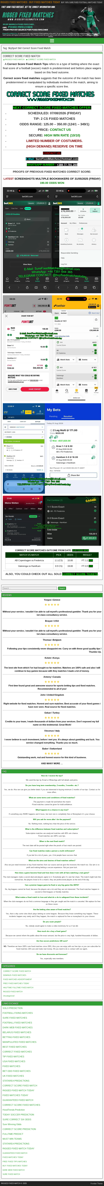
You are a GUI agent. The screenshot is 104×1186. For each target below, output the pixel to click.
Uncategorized (8, 996)
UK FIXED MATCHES (13, 1076)
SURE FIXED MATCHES (15, 1018)
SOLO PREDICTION (13, 1008)
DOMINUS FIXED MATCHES (14, 975)
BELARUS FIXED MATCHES (17, 1032)
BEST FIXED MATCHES (15, 1047)
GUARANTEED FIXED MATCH (18, 1100)
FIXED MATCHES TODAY (15, 1095)
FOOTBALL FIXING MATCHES (18, 1013)
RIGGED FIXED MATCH (14, 59)
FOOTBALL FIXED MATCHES (17, 1023)
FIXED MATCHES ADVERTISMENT (17, 979)
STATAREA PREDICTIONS (16, 1081)
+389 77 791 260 (67, 164)
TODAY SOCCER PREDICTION (18, 1115)
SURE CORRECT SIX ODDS (17, 1119)
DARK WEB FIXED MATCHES (18, 1027)
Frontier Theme (97, 1183)
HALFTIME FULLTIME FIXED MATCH (18, 988)
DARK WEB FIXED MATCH (14, 1170)
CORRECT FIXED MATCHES (17, 1052)
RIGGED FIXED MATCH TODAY (18, 1090)
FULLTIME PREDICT (13, 1134)
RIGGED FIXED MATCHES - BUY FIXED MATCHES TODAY (30, 2)
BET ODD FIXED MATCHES (17, 1071)
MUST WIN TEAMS (12, 1139)
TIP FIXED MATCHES (13, 1056)
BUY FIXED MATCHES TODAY (15, 1166)
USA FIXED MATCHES (14, 1061)
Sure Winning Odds (12, 1124)
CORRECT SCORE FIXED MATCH (21, 56)
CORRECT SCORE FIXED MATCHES (21, 1105)
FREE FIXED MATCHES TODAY (16, 983)
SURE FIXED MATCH (11, 1174)
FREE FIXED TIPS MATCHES (15, 1162)
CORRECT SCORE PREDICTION (19, 1129)
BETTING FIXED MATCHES (16, 1037)
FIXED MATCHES (11, 1066)
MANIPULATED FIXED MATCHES (19, 1042)
